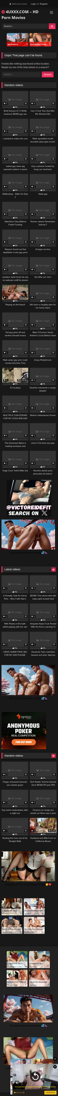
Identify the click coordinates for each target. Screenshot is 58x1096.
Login (33, 4)
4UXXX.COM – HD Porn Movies (20, 14)
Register (44, 4)
